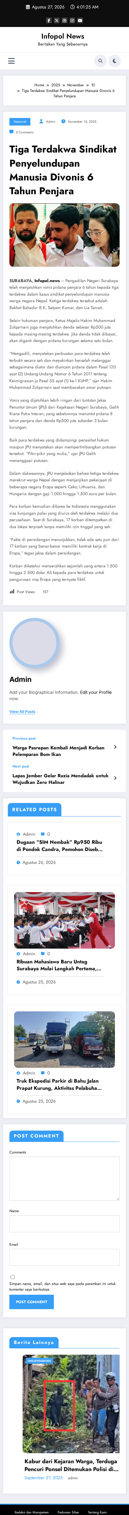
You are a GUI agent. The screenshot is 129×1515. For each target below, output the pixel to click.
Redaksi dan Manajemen (32, 1512)
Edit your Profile (96, 692)
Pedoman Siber (68, 1512)
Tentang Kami (97, 1512)
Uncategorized (26, 1361)
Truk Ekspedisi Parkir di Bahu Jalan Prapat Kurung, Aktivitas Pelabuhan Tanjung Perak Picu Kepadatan (58, 1085)
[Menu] (11, 61)
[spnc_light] (114, 61)
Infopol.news (47, 281)
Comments (17, 1152)
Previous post (24, 738)
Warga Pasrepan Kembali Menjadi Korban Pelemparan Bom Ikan (59, 751)
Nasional (20, 121)
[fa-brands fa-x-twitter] (56, 20)
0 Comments (25, 132)
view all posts (22, 711)
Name (14, 1211)
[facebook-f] (49, 20)
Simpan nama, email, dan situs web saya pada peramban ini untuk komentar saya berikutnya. (62, 1286)
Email (13, 1244)
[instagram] (72, 20)
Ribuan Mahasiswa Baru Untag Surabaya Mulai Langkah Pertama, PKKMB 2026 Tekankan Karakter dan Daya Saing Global (57, 965)
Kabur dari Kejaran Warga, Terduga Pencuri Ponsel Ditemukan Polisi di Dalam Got (57, 1465)
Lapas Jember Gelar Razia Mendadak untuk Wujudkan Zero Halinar (61, 779)
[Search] (100, 61)
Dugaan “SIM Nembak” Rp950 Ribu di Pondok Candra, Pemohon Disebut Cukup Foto (59, 846)
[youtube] (80, 20)
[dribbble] (64, 20)
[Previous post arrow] (115, 747)
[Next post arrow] (115, 778)
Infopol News (62, 36)
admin (50, 121)
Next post (21, 766)
